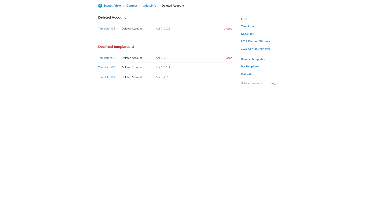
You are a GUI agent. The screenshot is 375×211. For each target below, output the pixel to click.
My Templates (250, 66)
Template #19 (106, 77)
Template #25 (106, 28)
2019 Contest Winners (255, 48)
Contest (131, 5)
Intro (244, 19)
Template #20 (106, 67)
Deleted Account (132, 28)
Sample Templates (253, 59)
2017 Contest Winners (255, 41)
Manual (246, 73)
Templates (248, 26)
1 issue (227, 28)
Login (274, 83)
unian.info (149, 5)
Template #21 (106, 57)
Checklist (247, 33)
